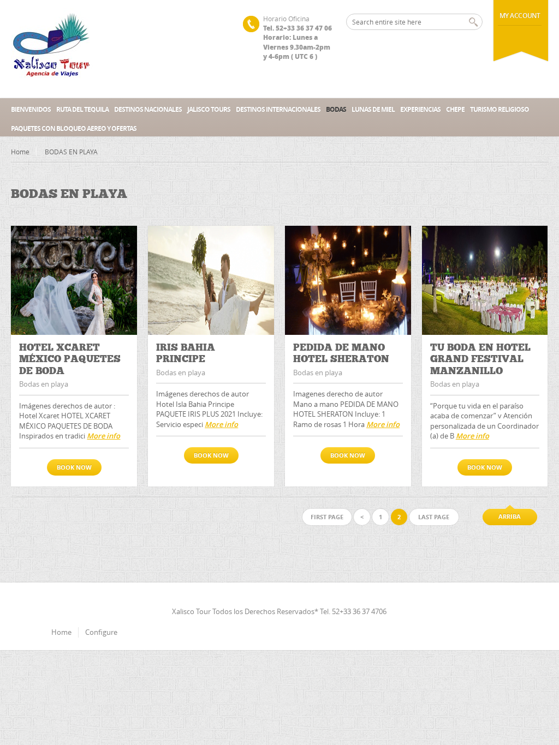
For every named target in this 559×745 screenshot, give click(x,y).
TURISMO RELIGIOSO (499, 109)
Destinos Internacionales (278, 109)
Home (20, 151)
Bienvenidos (31, 109)
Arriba (509, 516)
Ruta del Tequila (82, 109)
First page (327, 517)
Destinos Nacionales (148, 109)
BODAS (336, 109)
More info (103, 436)
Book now (74, 467)
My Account (519, 15)
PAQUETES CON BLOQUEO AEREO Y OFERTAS (73, 128)
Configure (101, 632)
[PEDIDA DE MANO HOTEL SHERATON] (348, 280)
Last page (433, 517)
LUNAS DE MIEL (373, 109)
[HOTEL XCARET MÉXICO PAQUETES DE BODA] (74, 280)
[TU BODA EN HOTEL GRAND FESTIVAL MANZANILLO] (485, 280)
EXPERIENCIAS (420, 109)
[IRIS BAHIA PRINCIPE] (211, 280)
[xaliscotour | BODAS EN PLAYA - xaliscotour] (52, 49)
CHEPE (455, 109)
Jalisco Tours (208, 109)
